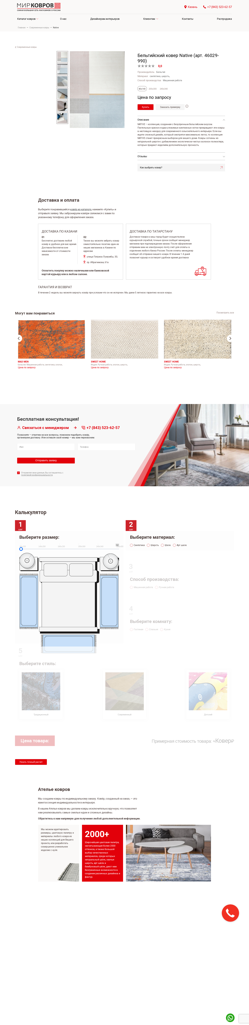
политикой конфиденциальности (37, 475)
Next (230, 338)
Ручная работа (166, 587)
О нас (63, 18)
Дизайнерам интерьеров (105, 18)
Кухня (167, 629)
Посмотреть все (225, 312)
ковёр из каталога (80, 209)
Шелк (168, 545)
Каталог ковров (26, 18)
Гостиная (138, 629)
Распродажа (224, 18)
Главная (22, 27)
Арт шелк (182, 545)
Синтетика (139, 545)
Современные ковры (39, 27)
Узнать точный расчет (31, 762)
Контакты (187, 18)
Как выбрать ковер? (151, 167)
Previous (18, 338)
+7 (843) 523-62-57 (219, 7)
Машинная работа (143, 587)
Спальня (153, 629)
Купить (145, 107)
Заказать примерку (170, 107)
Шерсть (155, 545)
